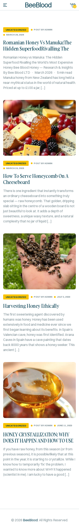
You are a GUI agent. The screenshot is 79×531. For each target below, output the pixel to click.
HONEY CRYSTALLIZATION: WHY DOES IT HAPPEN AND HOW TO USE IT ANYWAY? (38, 440)
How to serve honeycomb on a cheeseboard (35, 178)
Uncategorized (16, 29)
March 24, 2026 (15, 168)
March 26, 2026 (15, 34)
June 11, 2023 (64, 425)
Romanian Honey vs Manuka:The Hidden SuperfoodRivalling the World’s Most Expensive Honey (37, 48)
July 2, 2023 (63, 296)
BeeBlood (38, 5)
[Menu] (5, 5)
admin (48, 29)
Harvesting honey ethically (31, 305)
